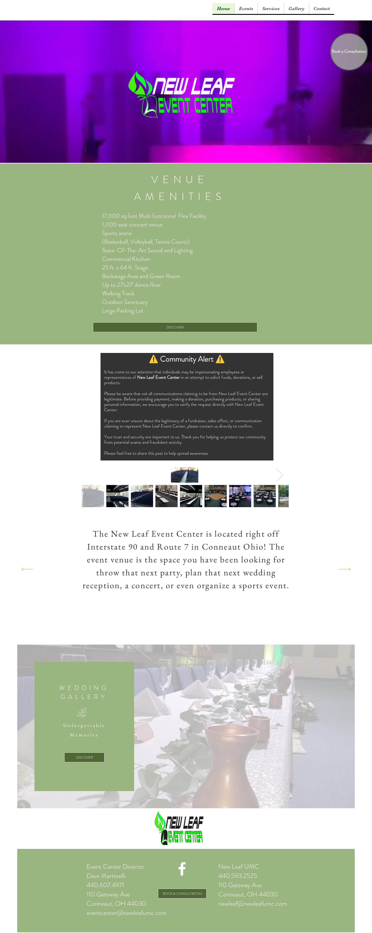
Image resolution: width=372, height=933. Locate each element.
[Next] (344, 569)
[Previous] (27, 569)
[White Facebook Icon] (182, 869)
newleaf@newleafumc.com (252, 903)
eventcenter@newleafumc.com (127, 912)
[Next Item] (280, 475)
